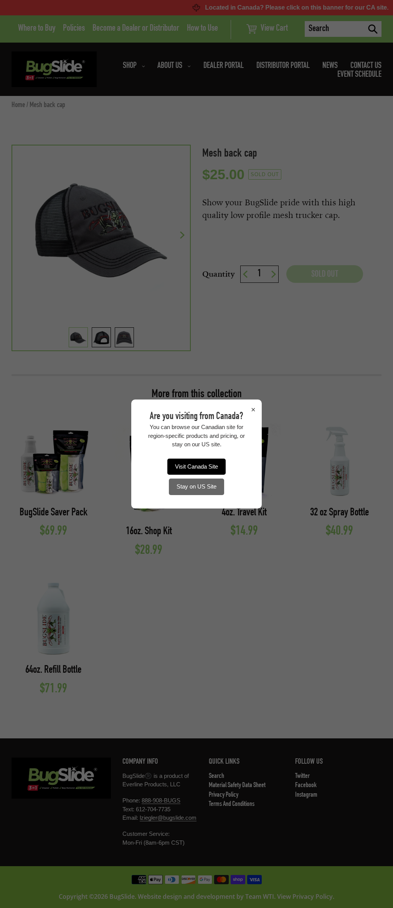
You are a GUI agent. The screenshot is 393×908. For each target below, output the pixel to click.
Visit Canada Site (196, 466)
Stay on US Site (196, 486)
